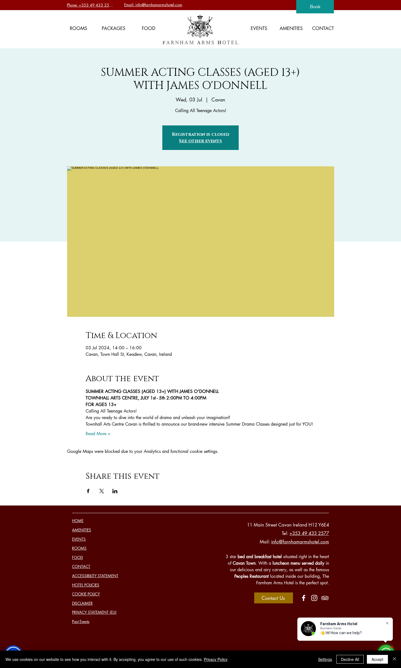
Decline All (350, 659)
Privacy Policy (216, 659)
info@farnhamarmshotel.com (300, 542)
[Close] (394, 659)
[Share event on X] (101, 491)
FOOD (77, 557)
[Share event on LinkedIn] (115, 491)
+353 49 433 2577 (309, 533)
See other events (200, 141)
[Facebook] (304, 598)
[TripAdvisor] (325, 598)
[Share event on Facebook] (88, 491)
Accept (377, 659)
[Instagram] (314, 598)
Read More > (98, 434)
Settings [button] (325, 659)
